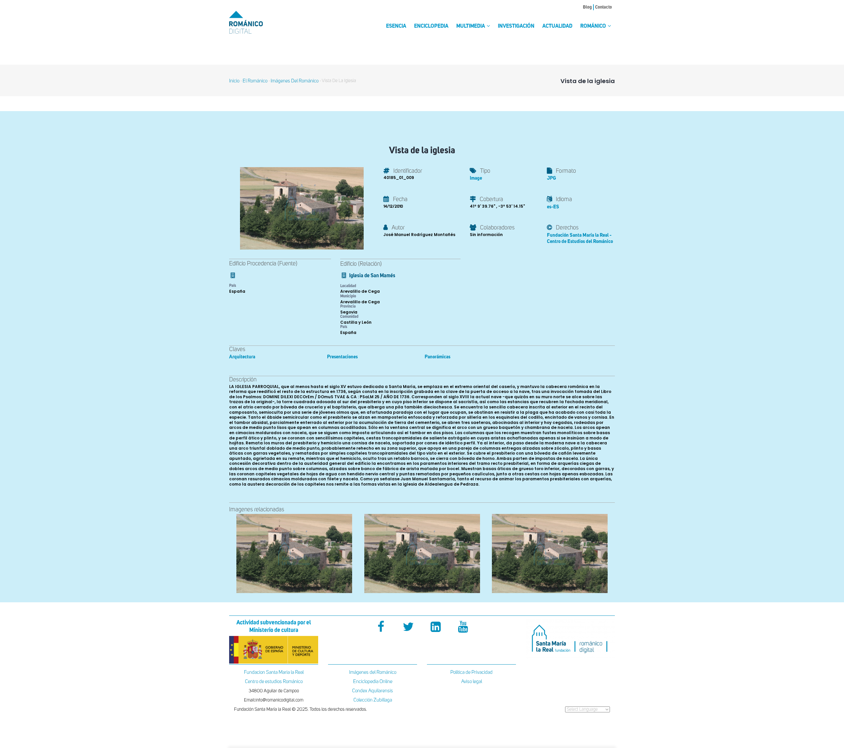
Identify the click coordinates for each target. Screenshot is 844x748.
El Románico (255, 80)
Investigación (516, 26)
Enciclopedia (431, 26)
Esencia (396, 26)
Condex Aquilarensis (372, 690)
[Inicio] (257, 22)
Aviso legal (471, 681)
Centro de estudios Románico (274, 681)
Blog (587, 7)
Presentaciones (342, 356)
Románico (593, 26)
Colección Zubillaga (372, 700)
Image (476, 178)
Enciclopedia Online (372, 681)
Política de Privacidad (471, 672)
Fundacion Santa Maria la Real (274, 672)
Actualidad (557, 26)
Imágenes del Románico (372, 672)
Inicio (234, 80)
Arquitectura (242, 356)
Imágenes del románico (294, 80)
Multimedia (471, 26)
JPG (551, 178)
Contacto (603, 7)
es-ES (553, 206)
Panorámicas (437, 356)
